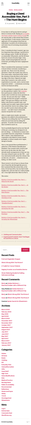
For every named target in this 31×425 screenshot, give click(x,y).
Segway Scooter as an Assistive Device (14, 269)
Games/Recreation (8, 367)
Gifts (3, 369)
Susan (4, 298)
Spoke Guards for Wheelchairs (17, 301)
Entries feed (5, 411)
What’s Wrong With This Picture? (12, 262)
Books (3, 358)
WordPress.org (6, 415)
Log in (3, 408)
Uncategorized (6, 398)
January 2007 (6, 345)
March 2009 (6, 309)
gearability (12, 23)
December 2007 (7, 320)
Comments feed (7, 413)
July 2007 (5, 332)
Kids (3, 378)
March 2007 (5, 341)
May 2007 (5, 336)
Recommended (7, 387)
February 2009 (6, 312)
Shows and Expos (7, 391)
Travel (11, 9)
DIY (3, 362)
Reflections (5, 389)
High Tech (5, 373)
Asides (4, 353)
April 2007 (5, 338)
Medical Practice (7, 380)
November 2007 (7, 323)
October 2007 (6, 325)
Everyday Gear (6, 364)
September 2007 (7, 327)
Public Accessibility (8, 384)
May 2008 (5, 314)
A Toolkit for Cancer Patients (11, 266)
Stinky (4, 393)
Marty (3, 283)
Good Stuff (5, 371)
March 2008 (6, 318)
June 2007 (5, 334)
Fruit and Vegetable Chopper (11, 259)
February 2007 (6, 343)
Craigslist (24, 91)
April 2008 (5, 316)
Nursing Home (6, 382)
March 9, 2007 (22, 23)
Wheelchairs (18, 9)
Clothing (4, 360)
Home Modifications (8, 376)
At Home (4, 356)
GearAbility (15, 3)
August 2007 (6, 329)
